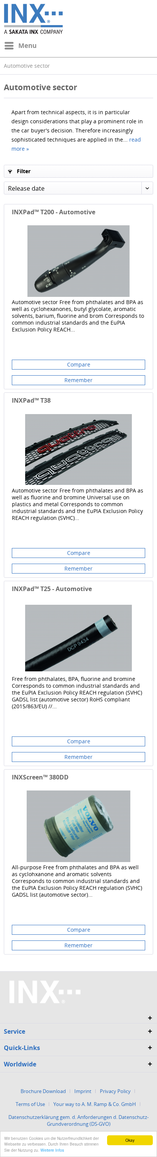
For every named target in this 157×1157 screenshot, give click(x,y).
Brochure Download (43, 1091)
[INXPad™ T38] (78, 449)
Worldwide (20, 1064)
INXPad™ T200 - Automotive (53, 212)
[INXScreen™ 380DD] (78, 826)
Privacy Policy (115, 1091)
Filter (22, 171)
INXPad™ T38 (31, 401)
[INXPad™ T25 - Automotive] (78, 638)
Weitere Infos (52, 1150)
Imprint (82, 1091)
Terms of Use (30, 1104)
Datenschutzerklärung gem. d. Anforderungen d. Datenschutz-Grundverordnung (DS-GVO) (78, 1120)
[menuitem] (20, 45)
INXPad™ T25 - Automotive (52, 589)
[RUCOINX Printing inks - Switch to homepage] (33, 19)
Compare (78, 364)
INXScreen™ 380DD (40, 777)
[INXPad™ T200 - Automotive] (78, 261)
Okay (130, 1140)
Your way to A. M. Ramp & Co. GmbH (94, 1104)
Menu (27, 45)
